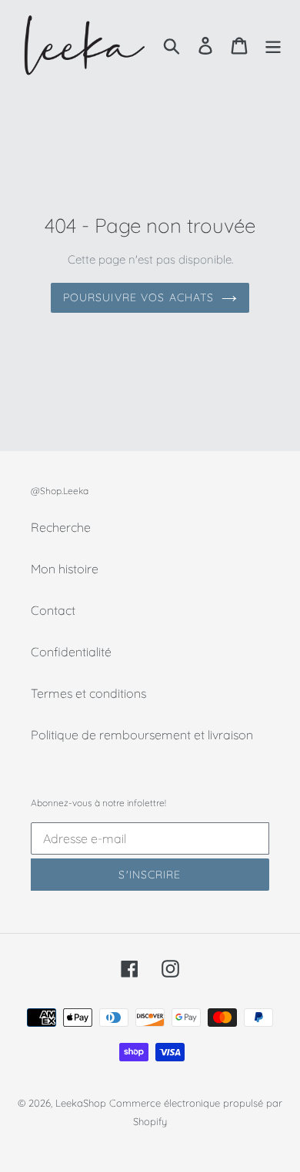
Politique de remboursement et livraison (142, 734)
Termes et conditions (88, 693)
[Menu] (273, 45)
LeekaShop (80, 1103)
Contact (53, 610)
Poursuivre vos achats (139, 297)
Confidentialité (71, 651)
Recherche (61, 527)
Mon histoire (64, 568)
